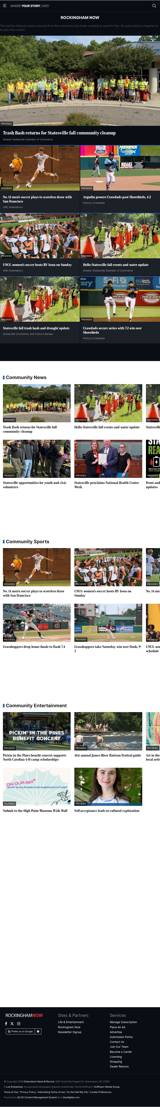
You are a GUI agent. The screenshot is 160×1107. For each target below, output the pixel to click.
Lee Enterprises (14, 1086)
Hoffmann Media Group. (107, 1086)
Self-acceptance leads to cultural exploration (106, 811)
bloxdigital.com (71, 1097)
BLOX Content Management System (37, 1097)
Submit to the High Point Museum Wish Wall (35, 811)
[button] (38, 1031)
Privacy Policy (28, 1092)
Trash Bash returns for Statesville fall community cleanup (59, 133)
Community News (26, 377)
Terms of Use (11, 1092)
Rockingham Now (80, 17)
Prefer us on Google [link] (22, 1031)
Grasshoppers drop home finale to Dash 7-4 (34, 647)
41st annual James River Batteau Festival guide (107, 755)
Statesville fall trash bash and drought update (36, 328)
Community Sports (27, 541)
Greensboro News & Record (39, 1081)
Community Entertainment (36, 705)
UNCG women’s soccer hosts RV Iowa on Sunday (37, 265)
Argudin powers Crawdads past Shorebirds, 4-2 (117, 197)
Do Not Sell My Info (77, 1092)
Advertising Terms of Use (51, 1092)
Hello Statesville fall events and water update (115, 265)
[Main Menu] (5, 5)
